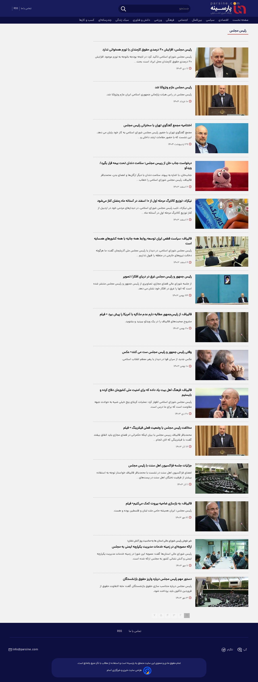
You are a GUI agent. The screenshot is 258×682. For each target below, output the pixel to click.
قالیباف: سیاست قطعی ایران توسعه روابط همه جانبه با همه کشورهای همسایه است (143, 241)
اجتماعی (183, 20)
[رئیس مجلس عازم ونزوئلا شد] (221, 100)
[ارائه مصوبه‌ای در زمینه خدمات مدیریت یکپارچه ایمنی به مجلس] (221, 554)
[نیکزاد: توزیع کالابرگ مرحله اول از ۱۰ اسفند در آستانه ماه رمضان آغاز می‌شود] (221, 214)
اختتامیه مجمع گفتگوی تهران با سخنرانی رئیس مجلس (158, 125)
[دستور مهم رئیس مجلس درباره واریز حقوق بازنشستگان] (221, 592)
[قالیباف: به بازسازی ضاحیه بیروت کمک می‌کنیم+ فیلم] (221, 516)
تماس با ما (26, 8)
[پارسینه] (226, 9)
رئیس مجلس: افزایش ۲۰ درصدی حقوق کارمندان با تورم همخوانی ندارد (147, 49)
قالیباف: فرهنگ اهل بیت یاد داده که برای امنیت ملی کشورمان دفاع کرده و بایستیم (146, 393)
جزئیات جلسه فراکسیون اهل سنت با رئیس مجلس (160, 465)
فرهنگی (170, 20)
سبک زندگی (122, 20)
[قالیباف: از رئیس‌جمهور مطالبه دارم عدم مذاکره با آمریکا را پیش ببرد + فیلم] (221, 327)
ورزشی (158, 20)
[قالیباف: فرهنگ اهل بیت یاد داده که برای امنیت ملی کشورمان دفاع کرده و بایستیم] (221, 403)
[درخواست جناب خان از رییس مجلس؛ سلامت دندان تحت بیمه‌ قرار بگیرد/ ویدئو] (221, 176)
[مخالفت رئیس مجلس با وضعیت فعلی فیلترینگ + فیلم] (221, 441)
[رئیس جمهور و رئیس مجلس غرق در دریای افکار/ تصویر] (221, 289)
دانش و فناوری (142, 20)
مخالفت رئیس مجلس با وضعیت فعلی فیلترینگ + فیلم (157, 428)
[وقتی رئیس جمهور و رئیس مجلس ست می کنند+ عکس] (221, 365)
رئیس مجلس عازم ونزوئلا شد (173, 87)
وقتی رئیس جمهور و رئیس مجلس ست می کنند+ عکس (157, 352)
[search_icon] (123, 9)
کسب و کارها (87, 20)
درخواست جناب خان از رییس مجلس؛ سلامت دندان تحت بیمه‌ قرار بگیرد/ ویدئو (146, 166)
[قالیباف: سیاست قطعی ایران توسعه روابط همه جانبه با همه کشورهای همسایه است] (221, 251)
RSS (16, 8)
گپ (245, 650)
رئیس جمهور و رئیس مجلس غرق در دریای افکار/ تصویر (157, 276)
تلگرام (230, 650)
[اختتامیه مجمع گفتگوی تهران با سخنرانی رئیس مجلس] (221, 138)
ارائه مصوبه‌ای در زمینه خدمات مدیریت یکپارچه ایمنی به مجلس (152, 547)
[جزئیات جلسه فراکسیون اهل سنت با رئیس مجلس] (221, 478)
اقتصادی (223, 20)
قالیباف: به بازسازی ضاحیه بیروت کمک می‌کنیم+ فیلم (159, 503)
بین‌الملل (197, 20)
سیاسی (210, 20)
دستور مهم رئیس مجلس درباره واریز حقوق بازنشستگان (157, 579)
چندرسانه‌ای (105, 20)
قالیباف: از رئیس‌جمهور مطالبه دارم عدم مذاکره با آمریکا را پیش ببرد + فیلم (146, 314)
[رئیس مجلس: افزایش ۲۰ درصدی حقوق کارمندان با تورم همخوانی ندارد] (221, 62)
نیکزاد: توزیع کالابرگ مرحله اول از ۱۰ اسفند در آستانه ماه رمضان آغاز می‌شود (144, 201)
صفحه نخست (240, 20)
